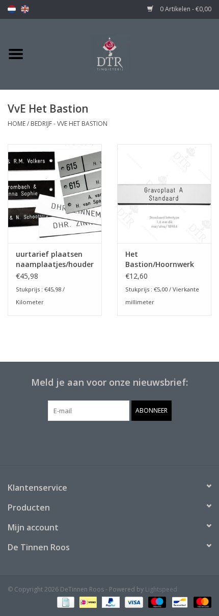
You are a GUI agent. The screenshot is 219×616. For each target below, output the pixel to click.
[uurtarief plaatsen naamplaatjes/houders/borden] (55, 193)
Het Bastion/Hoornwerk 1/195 (159, 259)
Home (16, 123)
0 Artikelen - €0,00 (184, 9)
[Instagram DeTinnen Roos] (119, 442)
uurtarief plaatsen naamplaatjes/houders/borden (55, 259)
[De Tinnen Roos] (125, 53)
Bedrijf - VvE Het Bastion (69, 123)
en (25, 9)
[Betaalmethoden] (64, 602)
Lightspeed (161, 589)
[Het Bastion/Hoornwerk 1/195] (164, 193)
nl (12, 9)
